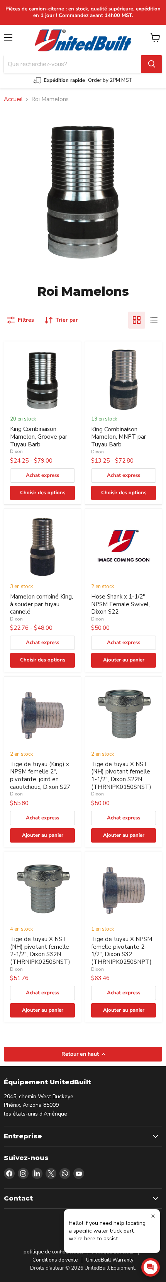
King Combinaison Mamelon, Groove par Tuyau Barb (38, 436)
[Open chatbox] (150, 1267)
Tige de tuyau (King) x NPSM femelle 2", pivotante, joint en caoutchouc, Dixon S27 (40, 775)
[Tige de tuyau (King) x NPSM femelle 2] (42, 715)
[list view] (153, 320)
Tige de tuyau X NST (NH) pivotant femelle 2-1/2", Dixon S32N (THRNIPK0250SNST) (40, 950)
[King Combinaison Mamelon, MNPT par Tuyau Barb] (124, 380)
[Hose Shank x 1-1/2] (124, 547)
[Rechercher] (151, 64)
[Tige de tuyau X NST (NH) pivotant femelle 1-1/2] (124, 715)
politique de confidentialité (53, 1251)
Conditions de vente (55, 1260)
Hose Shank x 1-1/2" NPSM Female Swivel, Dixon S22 (120, 604)
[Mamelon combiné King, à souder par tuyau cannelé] (42, 547)
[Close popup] (153, 1216)
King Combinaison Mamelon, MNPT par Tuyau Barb (118, 437)
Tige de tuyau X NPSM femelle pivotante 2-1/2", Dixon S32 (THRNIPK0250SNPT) (121, 950)
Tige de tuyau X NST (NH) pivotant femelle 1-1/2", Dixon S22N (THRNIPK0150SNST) (121, 775)
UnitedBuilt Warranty (110, 1260)
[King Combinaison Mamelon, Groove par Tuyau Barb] (42, 380)
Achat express (42, 475)
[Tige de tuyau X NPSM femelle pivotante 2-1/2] (124, 890)
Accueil (13, 99)
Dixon (16, 451)
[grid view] (136, 320)
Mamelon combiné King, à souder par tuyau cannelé (41, 604)
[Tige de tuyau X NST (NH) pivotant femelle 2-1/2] (42, 890)
